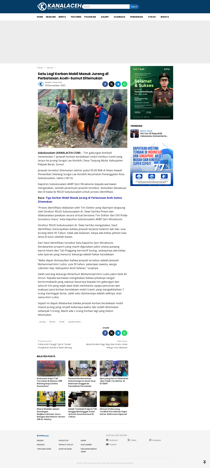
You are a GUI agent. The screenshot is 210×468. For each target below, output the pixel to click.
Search (134, 6)
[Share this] (105, 84)
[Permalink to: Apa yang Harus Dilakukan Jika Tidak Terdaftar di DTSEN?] (114, 368)
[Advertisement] (105, 42)
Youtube (113, 444)
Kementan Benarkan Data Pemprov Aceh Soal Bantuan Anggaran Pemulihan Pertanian (81, 382)
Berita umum (146, 131)
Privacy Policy (66, 444)
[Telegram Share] (118, 84)
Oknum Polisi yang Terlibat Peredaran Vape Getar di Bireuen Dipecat (113, 412)
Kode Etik (63, 440)
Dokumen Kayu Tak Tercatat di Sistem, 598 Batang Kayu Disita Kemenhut (49, 382)
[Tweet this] (111, 84)
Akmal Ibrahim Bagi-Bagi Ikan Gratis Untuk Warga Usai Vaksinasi (106, 344)
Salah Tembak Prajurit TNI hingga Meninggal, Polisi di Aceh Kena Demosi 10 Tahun (82, 413)
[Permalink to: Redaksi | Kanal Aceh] (41, 83)
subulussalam (74, 321)
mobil (61, 321)
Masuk (52, 321)
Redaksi (41, 444)
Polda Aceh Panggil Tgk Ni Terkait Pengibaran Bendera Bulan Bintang (55, 344)
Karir (83, 440)
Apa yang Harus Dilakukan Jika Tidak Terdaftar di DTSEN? (114, 381)
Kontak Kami (65, 449)
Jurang (42, 321)
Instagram (156, 440)
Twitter (134, 440)
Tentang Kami (44, 449)
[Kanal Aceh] (59, 6)
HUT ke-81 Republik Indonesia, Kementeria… (154, 134)
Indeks (40, 440)
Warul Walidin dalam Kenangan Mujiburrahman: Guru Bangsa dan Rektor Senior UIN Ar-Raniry (51, 414)
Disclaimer (86, 444)
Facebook (113, 440)
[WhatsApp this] (124, 84)
